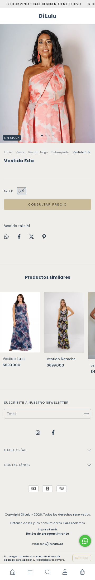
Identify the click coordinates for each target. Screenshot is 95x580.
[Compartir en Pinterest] (44, 236)
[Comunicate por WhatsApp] (85, 541)
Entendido (81, 558)
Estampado (60, 152)
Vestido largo (38, 152)
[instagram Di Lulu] (38, 432)
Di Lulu (47, 16)
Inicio (8, 152)
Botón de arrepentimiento (47, 533)
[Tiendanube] (47, 544)
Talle (8, 191)
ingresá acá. (48, 529)
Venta (20, 152)
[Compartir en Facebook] (20, 236)
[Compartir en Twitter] (32, 236)
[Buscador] (47, 572)
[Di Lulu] (12, 572)
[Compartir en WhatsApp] (6, 236)
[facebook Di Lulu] (53, 432)
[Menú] (30, 572)
